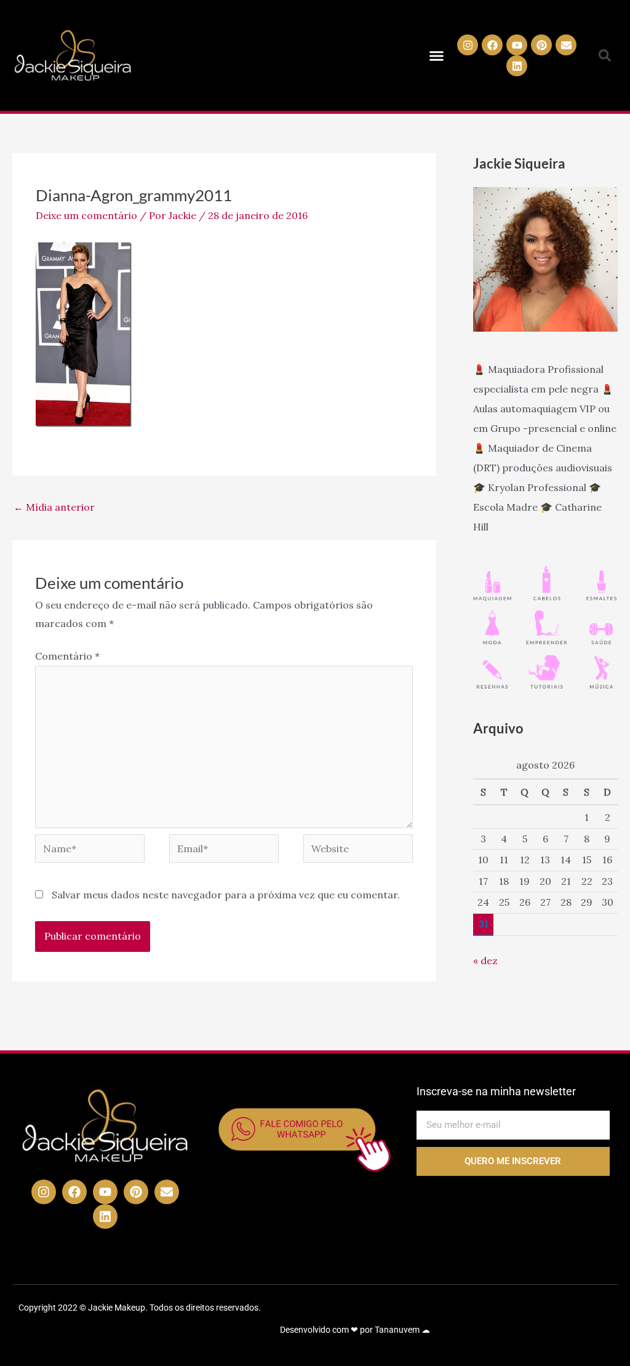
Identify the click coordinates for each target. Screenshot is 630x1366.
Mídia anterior (54, 507)
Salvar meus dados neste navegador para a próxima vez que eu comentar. (226, 895)
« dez (485, 960)
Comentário (67, 656)
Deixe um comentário (86, 215)
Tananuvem (397, 1330)
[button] (437, 55)
